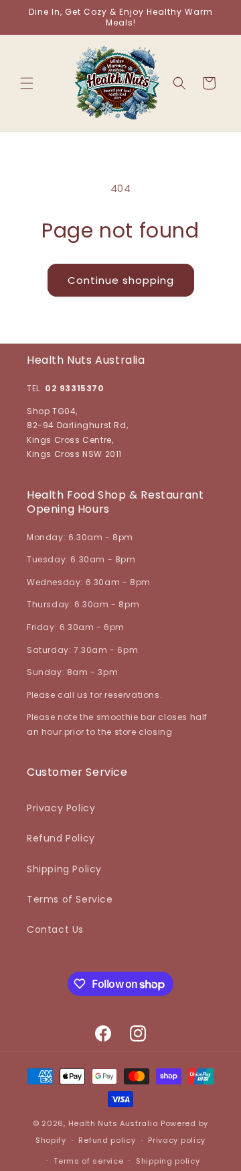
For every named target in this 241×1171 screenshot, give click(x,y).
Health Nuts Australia (113, 1123)
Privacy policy (177, 1140)
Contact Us (55, 929)
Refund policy (106, 1140)
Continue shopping (121, 280)
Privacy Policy (61, 808)
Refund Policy (61, 838)
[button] (27, 83)
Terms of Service (70, 899)
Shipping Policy (64, 869)
